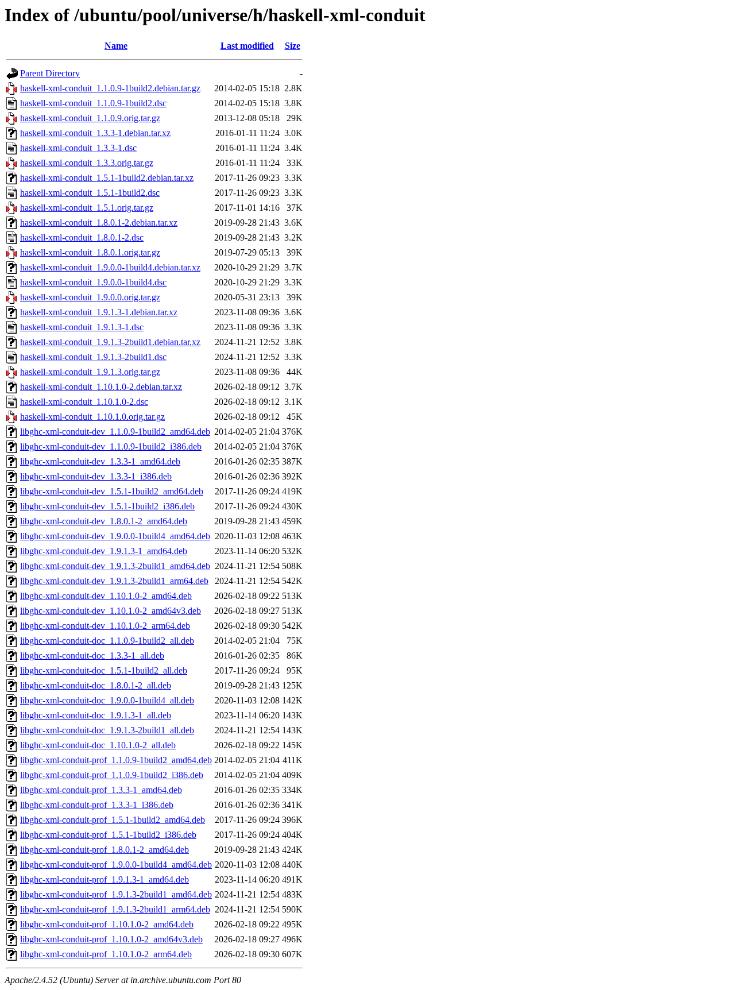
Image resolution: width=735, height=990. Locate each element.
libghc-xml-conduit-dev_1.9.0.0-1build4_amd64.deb (115, 536)
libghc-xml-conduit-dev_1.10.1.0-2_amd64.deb (106, 596)
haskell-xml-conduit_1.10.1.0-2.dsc (84, 402)
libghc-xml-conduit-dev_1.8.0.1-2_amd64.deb (103, 521)
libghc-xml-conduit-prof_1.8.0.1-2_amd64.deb (104, 849)
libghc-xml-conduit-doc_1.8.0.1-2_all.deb (95, 685)
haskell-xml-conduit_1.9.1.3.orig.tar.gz (90, 372)
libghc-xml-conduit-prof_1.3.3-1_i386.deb (96, 805)
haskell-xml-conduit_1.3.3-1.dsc (78, 148)
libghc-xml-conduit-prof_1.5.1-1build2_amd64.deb (112, 820)
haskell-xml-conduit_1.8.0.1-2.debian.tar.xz (98, 222)
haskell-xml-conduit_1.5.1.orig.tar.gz (86, 207)
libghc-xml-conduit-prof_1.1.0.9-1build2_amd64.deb (116, 760)
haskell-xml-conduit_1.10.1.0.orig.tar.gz (92, 416)
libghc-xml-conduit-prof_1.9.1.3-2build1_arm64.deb (115, 909)
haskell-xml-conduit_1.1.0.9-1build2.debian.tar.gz (110, 88)
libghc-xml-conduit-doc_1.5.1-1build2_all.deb (103, 670)
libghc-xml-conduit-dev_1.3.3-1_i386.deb (96, 476)
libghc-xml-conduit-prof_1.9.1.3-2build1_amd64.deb (116, 894)
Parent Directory (50, 73)
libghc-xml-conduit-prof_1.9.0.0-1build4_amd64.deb (116, 864)
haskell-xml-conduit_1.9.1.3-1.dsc (82, 327)
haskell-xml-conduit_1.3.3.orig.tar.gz (86, 163)
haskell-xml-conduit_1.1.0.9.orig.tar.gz (90, 118)
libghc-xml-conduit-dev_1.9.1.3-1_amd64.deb (103, 551)
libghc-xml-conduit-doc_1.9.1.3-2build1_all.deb (107, 730)
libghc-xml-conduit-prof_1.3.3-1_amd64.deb (101, 790)
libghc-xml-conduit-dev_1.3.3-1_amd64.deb (100, 461)
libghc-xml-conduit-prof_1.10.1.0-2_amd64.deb (107, 924)
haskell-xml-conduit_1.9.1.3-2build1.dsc (93, 357)
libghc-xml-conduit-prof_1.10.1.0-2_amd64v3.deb (111, 939)
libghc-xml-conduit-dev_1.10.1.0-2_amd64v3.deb (110, 611)
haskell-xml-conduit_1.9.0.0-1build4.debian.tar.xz (110, 267)
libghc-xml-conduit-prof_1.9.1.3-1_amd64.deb (104, 879)
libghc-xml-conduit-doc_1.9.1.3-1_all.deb (95, 715)
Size (292, 46)
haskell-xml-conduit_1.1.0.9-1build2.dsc (93, 103)
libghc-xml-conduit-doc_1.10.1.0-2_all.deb (98, 745)
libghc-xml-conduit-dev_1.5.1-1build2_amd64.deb (111, 491)
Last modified (247, 46)
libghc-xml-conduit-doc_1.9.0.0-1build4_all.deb (107, 700)
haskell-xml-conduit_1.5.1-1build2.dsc (90, 193)
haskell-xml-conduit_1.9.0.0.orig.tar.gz (90, 297)
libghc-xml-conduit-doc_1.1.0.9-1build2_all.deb (107, 640)
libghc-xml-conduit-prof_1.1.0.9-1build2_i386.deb (111, 775)
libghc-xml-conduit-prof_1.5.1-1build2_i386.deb (108, 835)
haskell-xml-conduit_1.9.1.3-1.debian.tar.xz (98, 312)
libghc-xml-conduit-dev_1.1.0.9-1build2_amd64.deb (115, 431)
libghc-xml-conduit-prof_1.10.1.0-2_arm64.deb (106, 954)
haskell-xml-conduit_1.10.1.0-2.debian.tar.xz (101, 387)
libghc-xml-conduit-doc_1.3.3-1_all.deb (92, 655)
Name (116, 46)
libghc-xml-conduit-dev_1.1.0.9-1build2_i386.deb (111, 446)
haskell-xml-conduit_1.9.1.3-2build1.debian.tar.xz (110, 342)
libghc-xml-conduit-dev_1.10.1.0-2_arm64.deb (105, 626)
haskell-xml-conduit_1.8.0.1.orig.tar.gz (90, 252)
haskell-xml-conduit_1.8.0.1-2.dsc (82, 237)
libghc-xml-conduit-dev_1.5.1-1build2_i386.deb (107, 506)
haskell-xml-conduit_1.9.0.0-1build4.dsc (93, 282)
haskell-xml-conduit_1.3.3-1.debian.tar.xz (95, 133)
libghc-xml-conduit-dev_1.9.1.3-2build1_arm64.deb (114, 581)
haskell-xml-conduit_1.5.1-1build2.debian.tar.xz (107, 178)
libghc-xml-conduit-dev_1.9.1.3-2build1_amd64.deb (115, 566)
